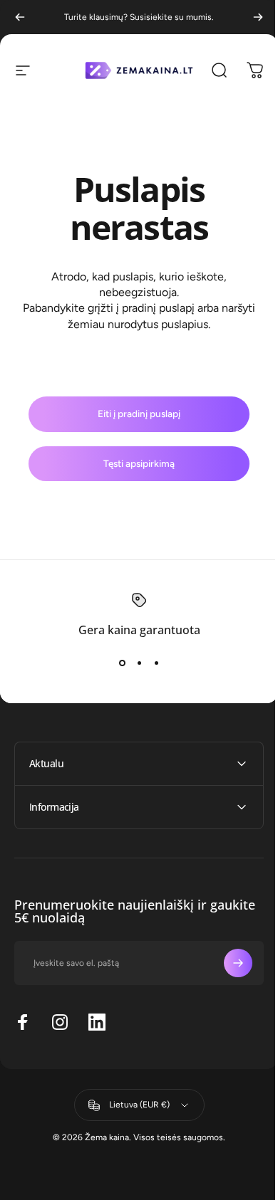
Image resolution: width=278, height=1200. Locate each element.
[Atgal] (20, 17)
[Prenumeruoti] (227, 963)
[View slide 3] (156, 662)
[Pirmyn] (258, 17)
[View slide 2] (139, 662)
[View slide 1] (121, 662)
